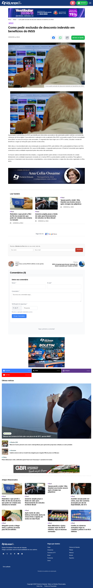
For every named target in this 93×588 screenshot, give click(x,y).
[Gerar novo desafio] (19, 308)
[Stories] (72, 3)
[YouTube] (18, 553)
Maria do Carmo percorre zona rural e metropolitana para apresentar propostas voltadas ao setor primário (41, 444)
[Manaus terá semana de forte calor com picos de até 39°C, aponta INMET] (46, 411)
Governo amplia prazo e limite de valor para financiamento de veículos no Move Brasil (46, 216)
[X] (7, 553)
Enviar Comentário (19, 316)
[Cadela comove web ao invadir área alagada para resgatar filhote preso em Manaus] (5, 452)
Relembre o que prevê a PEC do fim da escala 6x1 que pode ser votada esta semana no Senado (21, 217)
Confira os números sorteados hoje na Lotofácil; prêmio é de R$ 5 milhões (81, 528)
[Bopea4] (12, 3)
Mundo (71, 555)
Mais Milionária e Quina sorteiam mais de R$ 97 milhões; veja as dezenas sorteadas (57, 528)
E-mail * (49, 283)
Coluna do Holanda (74, 547)
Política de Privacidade (50, 586)
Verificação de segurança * (19, 304)
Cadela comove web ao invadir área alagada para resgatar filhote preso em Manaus (34, 453)
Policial (71, 550)
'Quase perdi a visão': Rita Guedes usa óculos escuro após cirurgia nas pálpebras (70, 202)
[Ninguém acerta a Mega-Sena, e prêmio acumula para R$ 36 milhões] (12, 515)
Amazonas (50, 550)
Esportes (71, 558)
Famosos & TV (51, 552)
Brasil (14, 19)
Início (9, 19)
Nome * (14, 283)
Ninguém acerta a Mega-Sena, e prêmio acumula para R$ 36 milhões (11, 527)
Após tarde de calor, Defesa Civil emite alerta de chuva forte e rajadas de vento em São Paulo (35, 516)
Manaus (71, 552)
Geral (48, 560)
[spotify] (22, 553)
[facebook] (3, 553)
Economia (50, 558)
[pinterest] (14, 553)
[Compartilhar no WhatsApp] (60, 38)
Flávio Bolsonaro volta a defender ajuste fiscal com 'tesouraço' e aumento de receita (27, 459)
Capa (48, 547)
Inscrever (79, 249)
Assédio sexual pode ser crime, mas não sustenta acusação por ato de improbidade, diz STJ (80, 502)
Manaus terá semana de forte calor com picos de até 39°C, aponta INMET (27, 436)
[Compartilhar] (67, 38)
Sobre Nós (39, 586)
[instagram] (10, 553)
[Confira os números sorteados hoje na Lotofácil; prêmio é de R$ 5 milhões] (81, 515)
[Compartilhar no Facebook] (53, 38)
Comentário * (15, 291)
